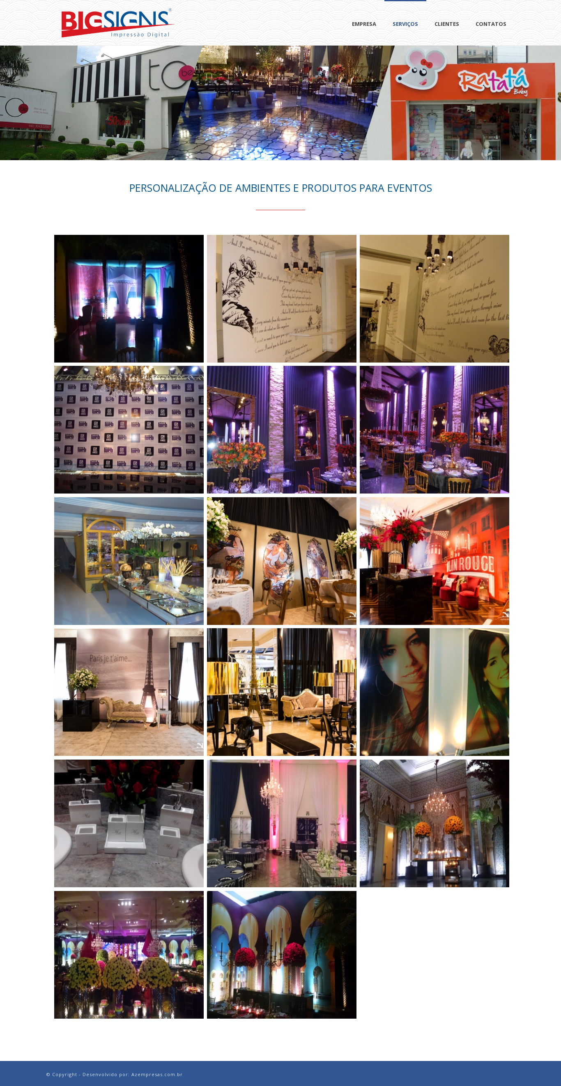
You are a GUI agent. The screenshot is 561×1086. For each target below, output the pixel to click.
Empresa (364, 24)
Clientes (447, 24)
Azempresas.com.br (157, 1074)
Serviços (405, 24)
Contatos (491, 24)
